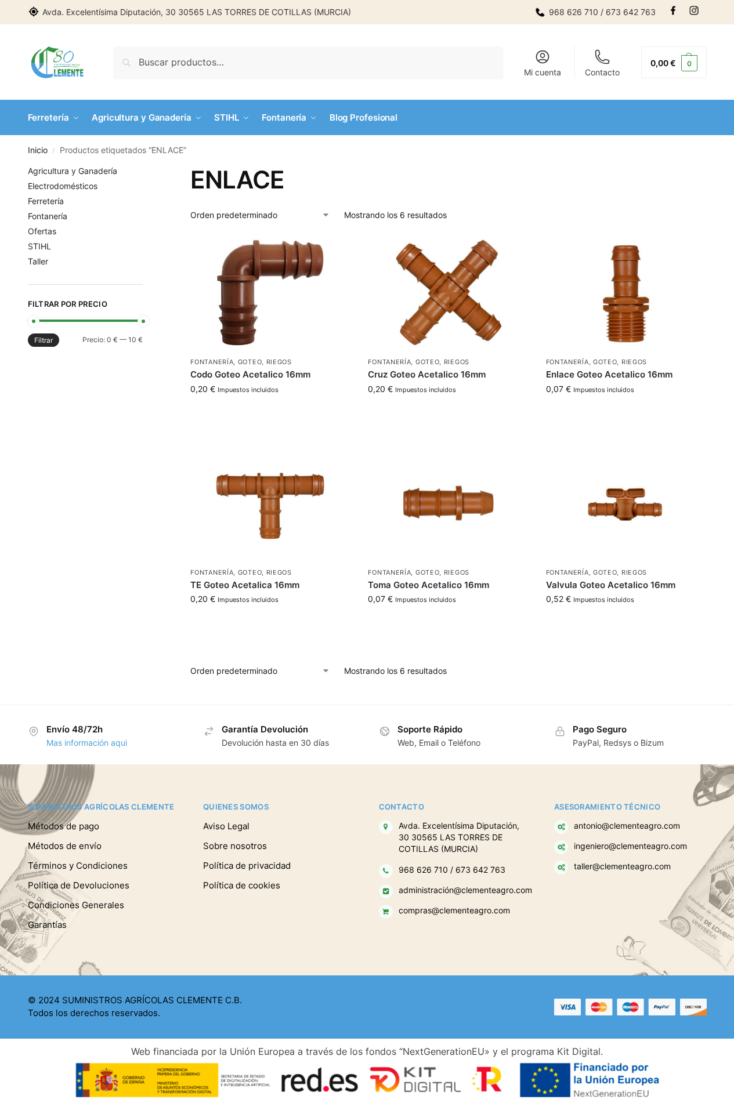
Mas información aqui (86, 743)
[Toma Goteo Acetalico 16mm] (448, 503)
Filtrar (43, 340)
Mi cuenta (542, 72)
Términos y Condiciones (78, 865)
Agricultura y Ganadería (72, 171)
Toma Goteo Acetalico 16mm (428, 584)
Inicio (38, 150)
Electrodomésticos (62, 186)
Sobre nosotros (235, 845)
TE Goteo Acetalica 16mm (244, 584)
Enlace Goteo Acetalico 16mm (609, 374)
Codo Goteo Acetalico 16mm (250, 374)
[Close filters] (146, 172)
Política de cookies (241, 885)
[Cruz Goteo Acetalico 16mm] (448, 293)
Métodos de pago (63, 826)
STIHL (39, 246)
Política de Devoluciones (78, 885)
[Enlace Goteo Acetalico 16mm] (626, 293)
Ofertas (42, 231)
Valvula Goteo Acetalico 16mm (610, 584)
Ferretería (46, 201)
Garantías (47, 924)
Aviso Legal (226, 826)
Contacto (602, 72)
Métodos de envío (65, 845)
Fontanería (211, 362)
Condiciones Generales (76, 904)
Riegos (279, 362)
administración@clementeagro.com (465, 890)
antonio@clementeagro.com (627, 825)
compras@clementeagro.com (454, 910)
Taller (38, 261)
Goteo (250, 362)
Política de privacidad (247, 865)
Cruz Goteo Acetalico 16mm (427, 374)
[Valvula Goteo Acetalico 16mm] (626, 503)
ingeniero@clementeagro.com (630, 846)
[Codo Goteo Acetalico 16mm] (270, 293)
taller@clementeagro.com (622, 866)
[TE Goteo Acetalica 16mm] (270, 503)
